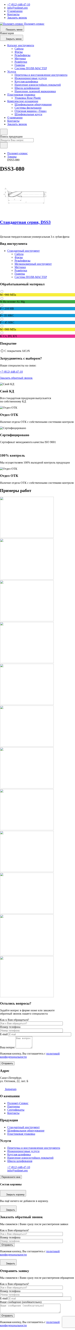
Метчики (20, 58)
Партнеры (13, 1106)
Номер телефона (10, 1026)
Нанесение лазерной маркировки (35, 91)
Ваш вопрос (7, 1047)
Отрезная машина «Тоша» (31, 111)
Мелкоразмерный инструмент (33, 263)
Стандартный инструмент (23, 250)
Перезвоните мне (10, 1177)
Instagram (10, 1089)
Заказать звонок (17, 17)
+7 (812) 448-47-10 (18, 4)
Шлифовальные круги (28, 114)
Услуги (11, 71)
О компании (15, 11)
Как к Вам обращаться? (14, 1019)
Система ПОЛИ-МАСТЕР (31, 68)
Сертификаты (15, 1109)
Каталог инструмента (20, 45)
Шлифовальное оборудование (33, 104)
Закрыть (10, 1210)
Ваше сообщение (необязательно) (21, 1302)
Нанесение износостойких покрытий (38, 84)
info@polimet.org (17, 7)
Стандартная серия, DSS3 (25, 222)
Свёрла (19, 48)
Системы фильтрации (28, 107)
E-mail (4, 1034)
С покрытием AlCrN (17, 350)
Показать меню (14, 29)
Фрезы (19, 51)
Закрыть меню (14, 39)
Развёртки (21, 61)
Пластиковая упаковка (21, 94)
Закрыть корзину (15, 1194)
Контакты (13, 14)
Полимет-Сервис (17, 1103)
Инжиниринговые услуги (31, 78)
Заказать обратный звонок (16, 377)
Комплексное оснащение (22, 101)
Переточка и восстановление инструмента (41, 74)
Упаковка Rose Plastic (28, 97)
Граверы (20, 65)
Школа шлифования (27, 88)
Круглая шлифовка (26, 81)
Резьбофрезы (22, 55)
